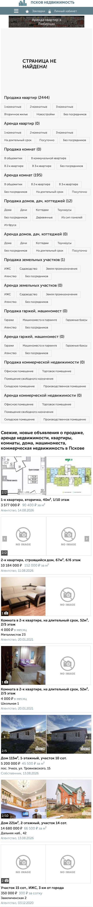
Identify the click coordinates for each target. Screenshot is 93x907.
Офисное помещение (18, 371)
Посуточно (46, 140)
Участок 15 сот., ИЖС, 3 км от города (32, 888)
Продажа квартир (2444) (27, 98)
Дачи (23, 210)
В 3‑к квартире (41, 166)
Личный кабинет (65, 11)
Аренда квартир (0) (22, 124)
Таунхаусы (65, 210)
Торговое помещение (56, 371)
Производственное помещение (64, 386)
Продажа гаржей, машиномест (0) (35, 311)
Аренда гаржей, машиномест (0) (34, 337)
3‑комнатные (64, 107)
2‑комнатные (38, 107)
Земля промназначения (61, 268)
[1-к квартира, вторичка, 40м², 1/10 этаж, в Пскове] (23, 495)
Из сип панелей (71, 217)
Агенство (10, 276)
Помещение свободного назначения (28, 378)
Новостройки (46, 114)
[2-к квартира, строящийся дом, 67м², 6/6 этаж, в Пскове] (23, 556)
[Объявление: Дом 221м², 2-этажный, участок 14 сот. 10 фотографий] (23, 818)
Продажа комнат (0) (22, 149)
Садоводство (28, 268)
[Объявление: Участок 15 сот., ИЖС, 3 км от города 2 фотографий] (46, 883)
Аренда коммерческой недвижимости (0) (43, 396)
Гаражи (9, 320)
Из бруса (10, 225)
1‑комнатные (12, 107)
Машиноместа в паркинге (40, 320)
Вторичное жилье (16, 114)
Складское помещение (19, 386)
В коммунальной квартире (48, 158)
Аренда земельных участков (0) (33, 285)
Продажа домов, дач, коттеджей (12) (38, 201)
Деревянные (44, 217)
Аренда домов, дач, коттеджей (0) (35, 234)
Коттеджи (42, 210)
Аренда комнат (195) (23, 175)
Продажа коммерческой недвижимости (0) (44, 362)
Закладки (38, 11)
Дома (7, 210)
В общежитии (13, 158)
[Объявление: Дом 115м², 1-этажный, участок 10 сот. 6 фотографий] (23, 754)
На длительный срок (17, 140)
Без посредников (75, 114)
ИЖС (7, 268)
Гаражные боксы (76, 320)
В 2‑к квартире (13, 166)
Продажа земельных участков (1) (34, 260)
